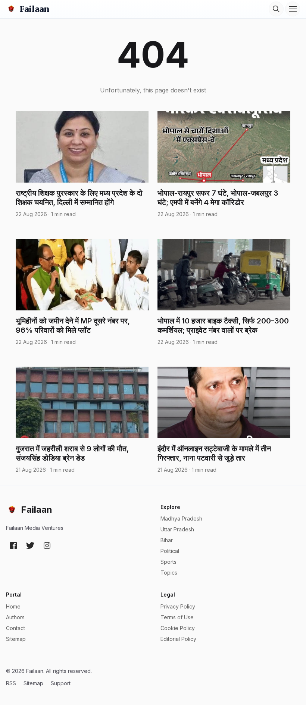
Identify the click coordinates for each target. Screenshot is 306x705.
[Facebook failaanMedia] (13, 545)
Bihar (166, 540)
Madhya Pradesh (181, 518)
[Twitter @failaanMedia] (30, 545)
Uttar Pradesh (177, 529)
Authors (15, 617)
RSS (11, 683)
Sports (168, 562)
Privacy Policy (177, 606)
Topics (168, 572)
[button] (276, 8)
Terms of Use (177, 617)
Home (13, 606)
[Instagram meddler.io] (47, 545)
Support (61, 683)
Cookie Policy (177, 628)
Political (169, 551)
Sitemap (16, 639)
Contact (15, 628)
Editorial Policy (178, 639)
